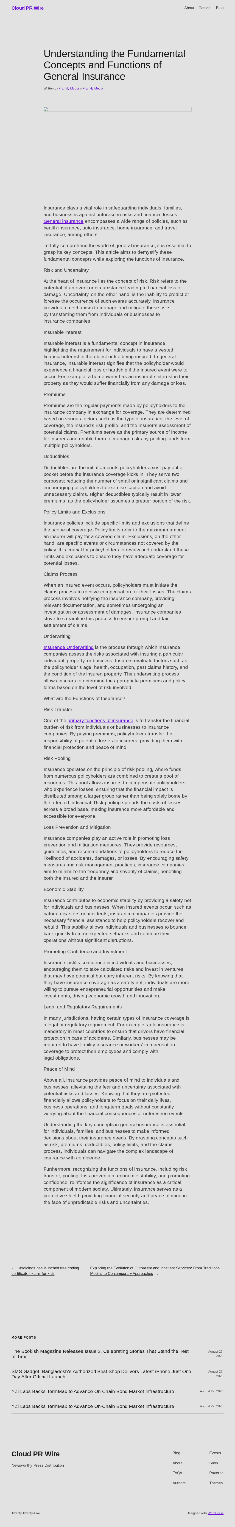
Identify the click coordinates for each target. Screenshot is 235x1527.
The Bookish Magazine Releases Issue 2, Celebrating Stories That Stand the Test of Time (100, 1353)
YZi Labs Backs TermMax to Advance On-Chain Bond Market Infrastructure (92, 1391)
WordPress (216, 1513)
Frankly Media (69, 88)
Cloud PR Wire (27, 8)
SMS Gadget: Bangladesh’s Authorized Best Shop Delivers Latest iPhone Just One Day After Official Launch (101, 1374)
